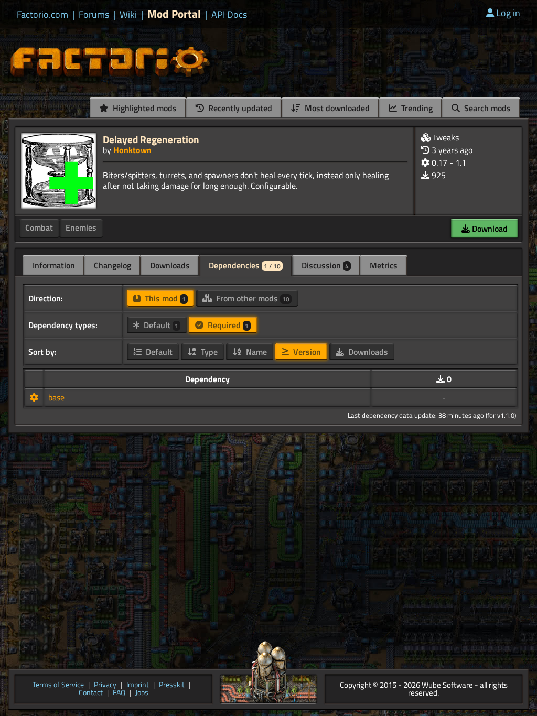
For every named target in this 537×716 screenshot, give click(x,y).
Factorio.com (42, 14)
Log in (508, 13)
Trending (416, 108)
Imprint (137, 685)
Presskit (172, 685)
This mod (164, 298)
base (56, 397)
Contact (91, 693)
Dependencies (245, 265)
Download (489, 228)
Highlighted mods (144, 108)
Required (227, 325)
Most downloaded (336, 108)
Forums (94, 14)
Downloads (170, 265)
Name (255, 351)
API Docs (229, 14)
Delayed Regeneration (151, 139)
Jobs (141, 693)
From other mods (251, 298)
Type (208, 351)
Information (54, 265)
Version (306, 351)
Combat (39, 227)
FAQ (119, 693)
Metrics (384, 265)
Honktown (132, 150)
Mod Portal (174, 13)
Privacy (105, 685)
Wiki (128, 14)
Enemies (81, 227)
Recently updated (239, 108)
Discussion (325, 265)
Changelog (112, 265)
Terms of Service (58, 685)
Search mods (486, 108)
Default (160, 325)
